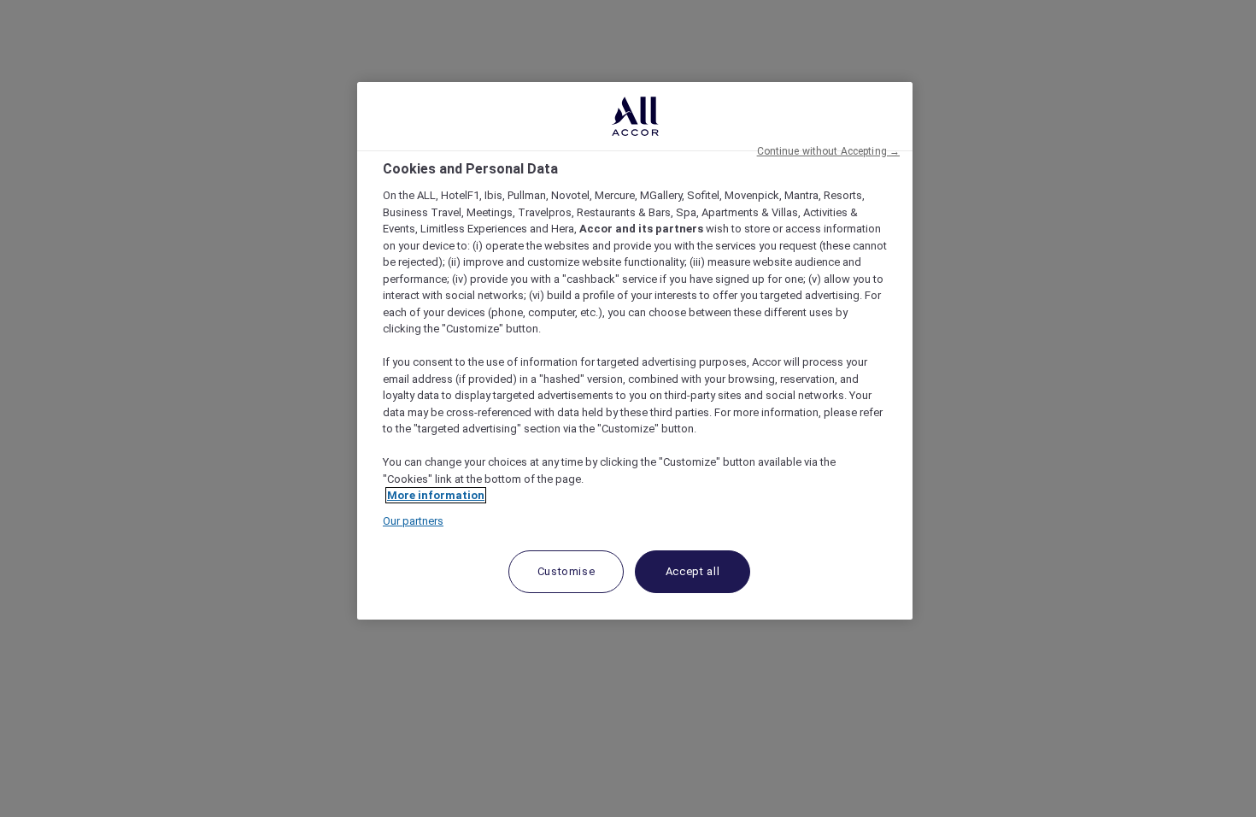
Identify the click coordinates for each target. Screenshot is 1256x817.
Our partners (413, 520)
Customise (566, 571)
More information (435, 495)
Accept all (693, 571)
